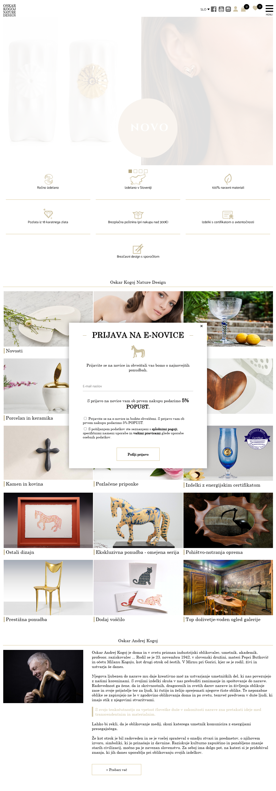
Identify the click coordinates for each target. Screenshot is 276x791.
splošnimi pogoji (164, 429)
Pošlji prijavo (138, 454)
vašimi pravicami (147, 433)
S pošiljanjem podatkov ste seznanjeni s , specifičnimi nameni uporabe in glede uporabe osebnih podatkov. (133, 433)
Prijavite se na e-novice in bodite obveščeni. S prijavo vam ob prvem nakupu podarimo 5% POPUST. (133, 420)
